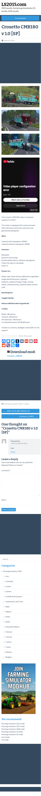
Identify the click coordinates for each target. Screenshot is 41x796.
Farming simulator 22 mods (12, 732)
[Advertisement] (20, 63)
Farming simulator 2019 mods (13, 729)
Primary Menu (20, 18)
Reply (13, 452)
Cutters (8, 591)
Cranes (8, 586)
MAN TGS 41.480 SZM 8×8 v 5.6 (17, 411)
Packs (7, 622)
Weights (8, 657)
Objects (8, 611)
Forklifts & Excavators (13, 596)
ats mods (5, 740)
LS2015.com (13, 4)
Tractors (8, 637)
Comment (6, 470)
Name (3, 500)
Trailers (26, 404)
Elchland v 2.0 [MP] (28, 416)
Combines (9, 581)
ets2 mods (5, 737)
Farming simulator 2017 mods (13, 726)
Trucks (8, 647)
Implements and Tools (14, 601)
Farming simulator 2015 (13, 404)
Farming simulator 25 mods (12, 734)
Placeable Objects (12, 627)
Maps (7, 606)
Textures (8, 632)
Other (7, 617)
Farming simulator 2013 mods (13, 723)
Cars (7, 576)
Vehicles (8, 652)
